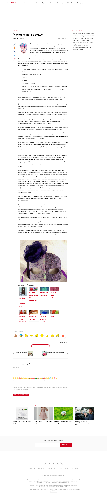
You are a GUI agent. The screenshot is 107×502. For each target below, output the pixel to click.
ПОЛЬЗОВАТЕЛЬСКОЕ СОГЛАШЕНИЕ (69, 468)
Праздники (80, 3)
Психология (60, 3)
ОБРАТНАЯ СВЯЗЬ (51, 468)
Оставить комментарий (40, 345)
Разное (73, 3)
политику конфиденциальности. (20, 389)
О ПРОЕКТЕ (32, 468)
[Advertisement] (53, 17)
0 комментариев (63, 342)
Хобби (67, 3)
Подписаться (66, 444)
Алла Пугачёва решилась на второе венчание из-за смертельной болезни (82, 47)
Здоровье (52, 3)
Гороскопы (45, 3)
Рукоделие (16, 30)
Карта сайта (53, 492)
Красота (26, 3)
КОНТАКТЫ (41, 468)
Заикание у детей (85, 40)
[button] (14, 354)
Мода (32, 3)
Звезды (38, 3)
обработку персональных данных (53, 387)
